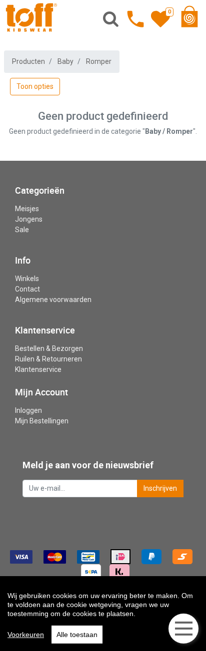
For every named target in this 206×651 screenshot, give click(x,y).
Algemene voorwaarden (53, 300)
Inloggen (28, 410)
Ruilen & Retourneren (48, 359)
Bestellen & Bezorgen (49, 348)
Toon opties (35, 86)
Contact (27, 289)
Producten (28, 61)
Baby (66, 61)
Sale (22, 230)
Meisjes (27, 209)
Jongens (28, 219)
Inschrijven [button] (160, 488)
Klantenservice (38, 369)
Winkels (27, 279)
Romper (99, 61)
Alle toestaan (77, 635)
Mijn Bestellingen (41, 421)
